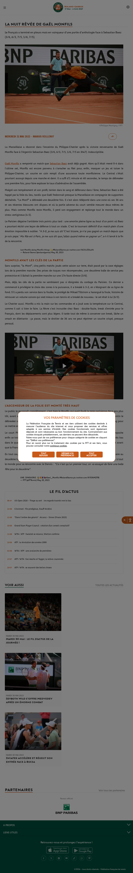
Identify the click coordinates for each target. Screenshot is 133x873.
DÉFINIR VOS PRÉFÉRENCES (67, 454)
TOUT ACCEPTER (91, 454)
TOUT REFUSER (43, 454)
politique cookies (58, 446)
